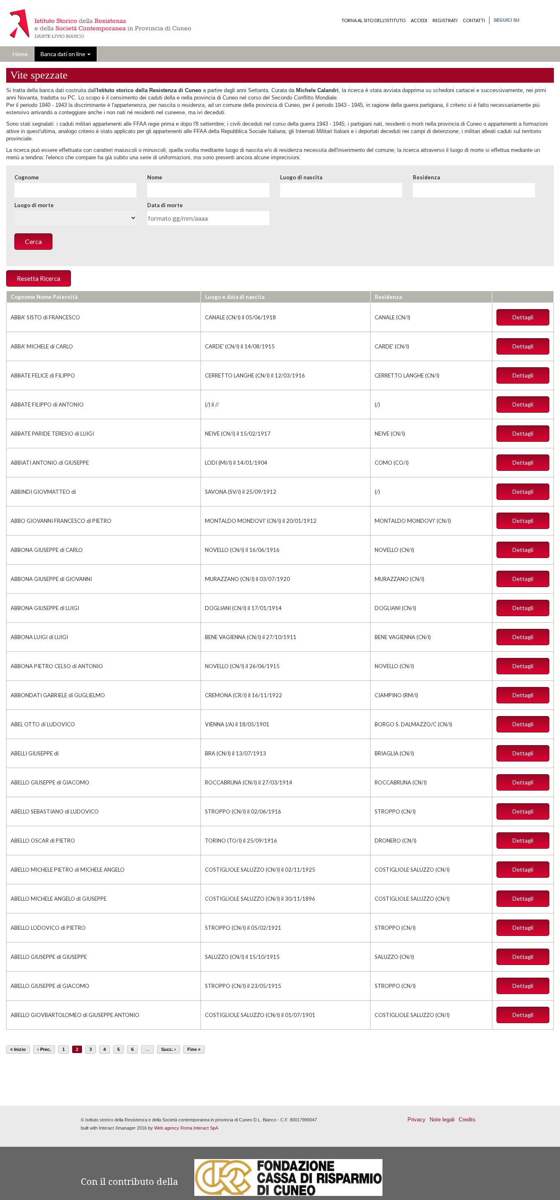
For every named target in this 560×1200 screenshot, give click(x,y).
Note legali (442, 1119)
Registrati (445, 20)
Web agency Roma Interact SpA (186, 1127)
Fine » (193, 1049)
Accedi (419, 20)
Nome (154, 177)
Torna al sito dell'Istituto (373, 20)
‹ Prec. (44, 1049)
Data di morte (165, 205)
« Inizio (18, 1049)
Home (20, 53)
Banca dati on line (64, 53)
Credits (467, 1119)
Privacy (416, 1119)
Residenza (426, 177)
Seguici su (506, 20)
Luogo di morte (34, 205)
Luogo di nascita (301, 177)
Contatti (474, 20)
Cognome (26, 177)
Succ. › (168, 1049)
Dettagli (522, 317)
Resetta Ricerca (38, 278)
